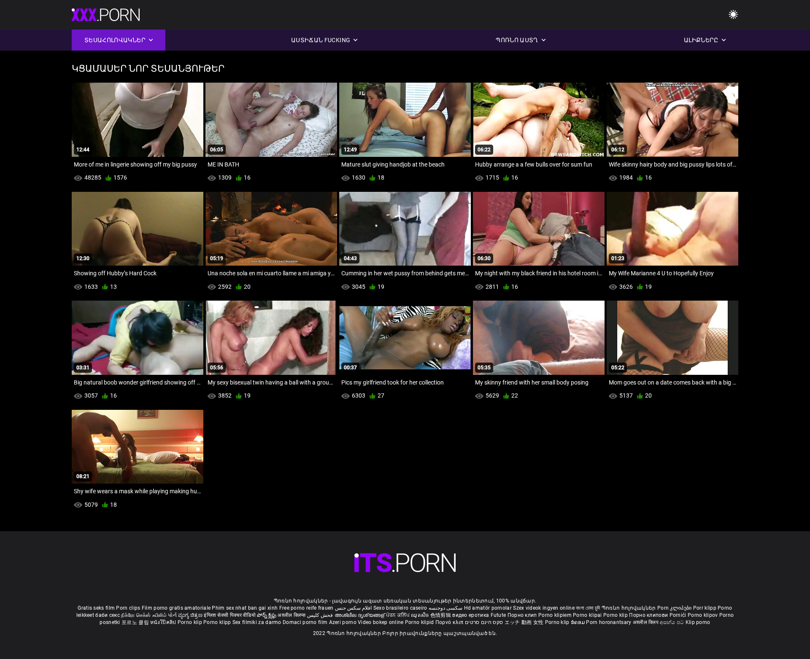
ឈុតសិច (420, 615)
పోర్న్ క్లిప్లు (267, 615)
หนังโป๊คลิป (164, 622)
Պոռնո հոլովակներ (629, 608)
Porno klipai (588, 615)
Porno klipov (703, 615)
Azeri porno (343, 622)
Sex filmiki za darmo (256, 622)
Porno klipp (217, 622)
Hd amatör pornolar (488, 608)
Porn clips (128, 608)
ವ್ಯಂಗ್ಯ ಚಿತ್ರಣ (191, 615)
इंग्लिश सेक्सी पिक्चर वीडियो (230, 615)
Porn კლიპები (675, 608)
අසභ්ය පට (672, 622)
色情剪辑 (441, 615)
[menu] (733, 15)
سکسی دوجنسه (445, 608)
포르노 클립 (136, 622)
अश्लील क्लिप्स (292, 615)
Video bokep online (380, 622)
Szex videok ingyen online (544, 608)
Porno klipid (420, 622)
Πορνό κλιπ (450, 622)
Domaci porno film (305, 622)
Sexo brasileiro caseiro (400, 608)
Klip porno (698, 622)
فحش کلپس (321, 615)
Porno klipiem (555, 615)
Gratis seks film (96, 608)
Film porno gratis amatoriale (176, 608)
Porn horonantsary (609, 622)
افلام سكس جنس (353, 608)
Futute (498, 615)
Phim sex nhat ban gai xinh (245, 608)
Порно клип (523, 615)
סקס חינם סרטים (484, 622)
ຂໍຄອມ (578, 622)
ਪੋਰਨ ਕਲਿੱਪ (398, 615)
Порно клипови (649, 615)
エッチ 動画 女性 (524, 622)
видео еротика (470, 615)
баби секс (107, 615)
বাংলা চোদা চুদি (588, 608)
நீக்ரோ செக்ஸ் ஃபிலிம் (144, 615)
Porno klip (616, 615)
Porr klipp (705, 608)
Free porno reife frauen (306, 608)
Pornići (679, 615)
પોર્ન (172, 615)
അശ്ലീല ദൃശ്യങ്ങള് (360, 615)
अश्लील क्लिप (646, 622)
